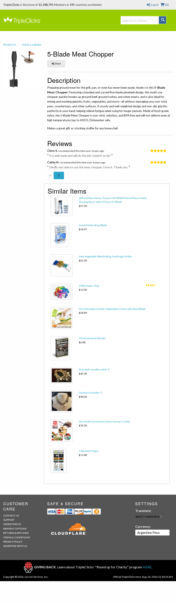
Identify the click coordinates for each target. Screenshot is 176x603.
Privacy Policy (13, 541)
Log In (154, 4)
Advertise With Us (15, 546)
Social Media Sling (92, 225)
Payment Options (14, 528)
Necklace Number (90, 392)
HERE (147, 567)
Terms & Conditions (16, 537)
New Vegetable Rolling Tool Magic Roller (105, 256)
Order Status (12, 524)
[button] (50, 175)
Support (9, 519)
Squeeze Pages (89, 450)
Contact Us (11, 515)
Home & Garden (31, 44)
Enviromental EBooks (92, 338)
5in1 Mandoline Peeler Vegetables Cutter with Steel (112, 308)
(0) (167, 4)
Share (57, 63)
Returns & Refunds (16, 532)
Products (9, 44)
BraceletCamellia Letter (94, 369)
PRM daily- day (89, 285)
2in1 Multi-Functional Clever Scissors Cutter (104, 421)
